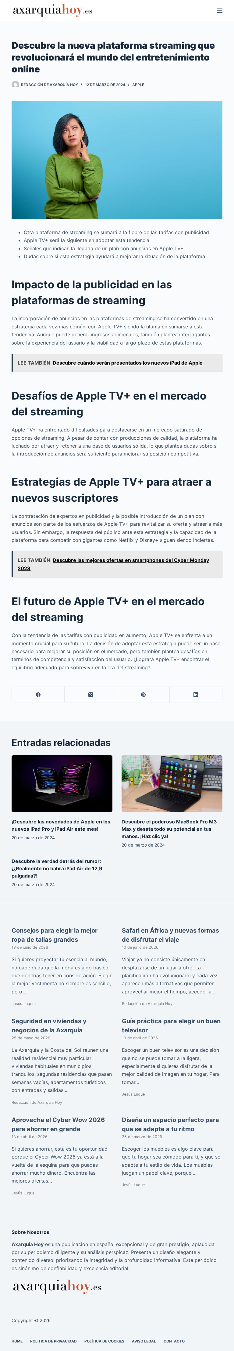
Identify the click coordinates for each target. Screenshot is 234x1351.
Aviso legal (144, 1341)
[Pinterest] (143, 694)
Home (17, 1341)
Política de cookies (104, 1341)
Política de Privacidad (53, 1341)
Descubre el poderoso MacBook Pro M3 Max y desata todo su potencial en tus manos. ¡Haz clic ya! (169, 829)
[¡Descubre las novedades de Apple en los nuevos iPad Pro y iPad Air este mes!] (62, 783)
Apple (138, 84)
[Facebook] (38, 694)
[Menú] (219, 10)
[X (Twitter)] (91, 694)
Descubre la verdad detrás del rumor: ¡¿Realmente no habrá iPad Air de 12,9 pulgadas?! (57, 868)
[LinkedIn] (196, 694)
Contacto (174, 1341)
